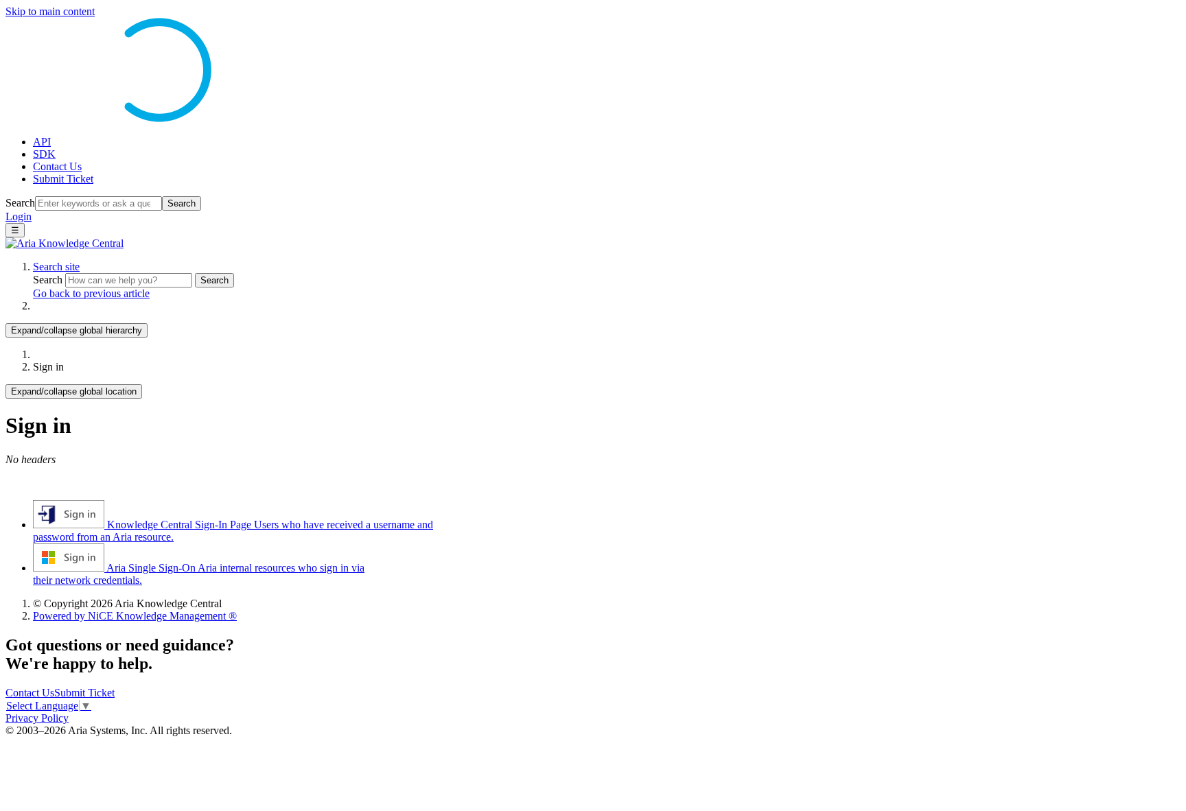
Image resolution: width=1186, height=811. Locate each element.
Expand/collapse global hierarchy (76, 330)
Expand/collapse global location (74, 391)
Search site (56, 266)
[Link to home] (64, 243)
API (42, 142)
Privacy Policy (37, 718)
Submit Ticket (63, 179)
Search (20, 203)
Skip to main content (50, 11)
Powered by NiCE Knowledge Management (135, 616)
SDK (44, 154)
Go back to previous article (91, 293)
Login (18, 216)
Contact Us (57, 166)
